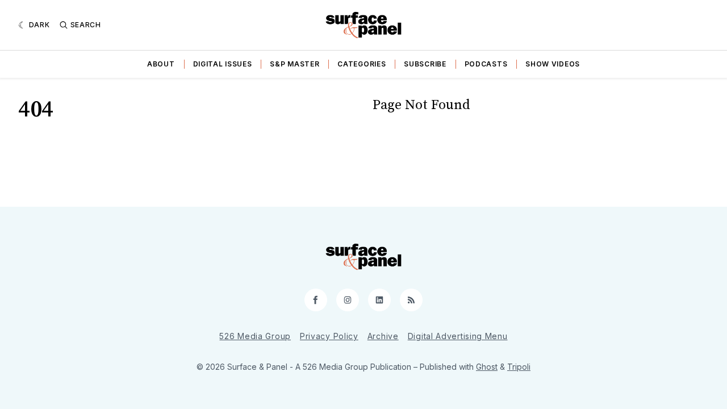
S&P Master (294, 64)
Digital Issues (222, 64)
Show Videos (552, 64)
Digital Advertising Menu (458, 336)
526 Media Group (255, 336)
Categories (361, 64)
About (161, 64)
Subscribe (425, 64)
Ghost (487, 367)
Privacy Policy (329, 336)
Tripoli (518, 367)
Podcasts (486, 64)
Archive (383, 336)
